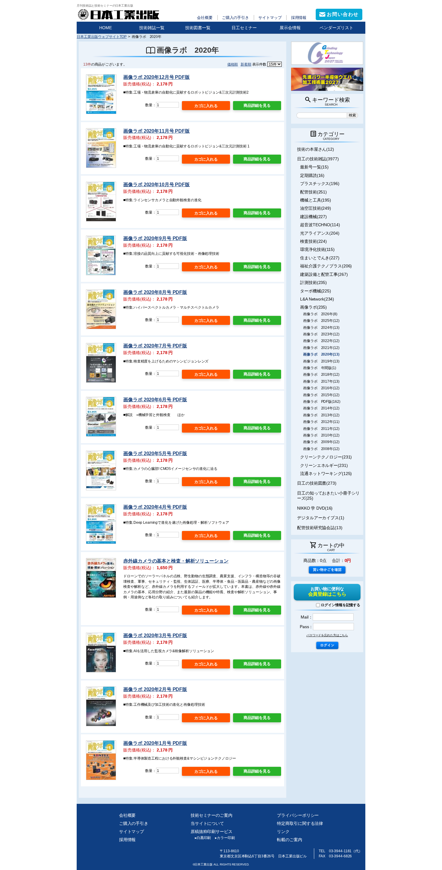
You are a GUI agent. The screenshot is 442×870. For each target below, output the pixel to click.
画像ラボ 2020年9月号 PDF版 (155, 238)
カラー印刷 (225, 838)
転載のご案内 (289, 839)
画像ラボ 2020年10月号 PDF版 (156, 184)
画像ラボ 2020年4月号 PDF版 (155, 507)
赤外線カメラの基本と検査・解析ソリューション (175, 560)
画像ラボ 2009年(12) (321, 442)
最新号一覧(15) (314, 167)
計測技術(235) (313, 282)
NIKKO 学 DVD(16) (315, 508)
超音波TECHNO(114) (320, 224)
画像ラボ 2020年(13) (321, 354)
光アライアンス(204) (319, 233)
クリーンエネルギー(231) (324, 465)
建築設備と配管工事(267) (324, 274)
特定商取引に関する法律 (300, 823)
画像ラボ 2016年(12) (321, 388)
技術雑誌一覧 (151, 27)
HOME (105, 27)
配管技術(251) (313, 192)
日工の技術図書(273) (316, 483)
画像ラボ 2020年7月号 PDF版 (155, 345)
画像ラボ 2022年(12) (321, 341)
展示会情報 (290, 27)
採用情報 (299, 17)
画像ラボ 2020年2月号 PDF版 (155, 689)
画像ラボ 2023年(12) (321, 334)
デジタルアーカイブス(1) (320, 517)
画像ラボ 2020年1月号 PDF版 (155, 743)
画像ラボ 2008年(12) (321, 449)
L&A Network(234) (317, 299)
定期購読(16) (312, 175)
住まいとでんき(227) (319, 257)
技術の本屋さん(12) (315, 149)
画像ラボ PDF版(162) (321, 402)
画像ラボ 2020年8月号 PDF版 (155, 292)
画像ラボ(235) (313, 307)
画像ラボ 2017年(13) (321, 381)
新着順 (246, 64)
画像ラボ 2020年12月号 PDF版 (156, 77)
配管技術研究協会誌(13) (319, 527)
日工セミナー (244, 27)
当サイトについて (207, 823)
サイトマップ (269, 17)
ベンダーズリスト (336, 27)
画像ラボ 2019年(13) (321, 361)
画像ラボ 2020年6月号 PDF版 (155, 399)
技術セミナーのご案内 (211, 815)
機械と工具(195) (315, 200)
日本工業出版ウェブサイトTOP (102, 37)
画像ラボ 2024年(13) (321, 327)
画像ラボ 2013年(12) (321, 415)
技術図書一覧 (197, 27)
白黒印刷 (203, 838)
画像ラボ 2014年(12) (321, 408)
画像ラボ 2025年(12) (321, 321)
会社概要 (205, 17)
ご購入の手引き (235, 17)
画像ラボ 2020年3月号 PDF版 (155, 635)
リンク (283, 831)
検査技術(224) (313, 241)
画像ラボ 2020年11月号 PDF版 (156, 131)
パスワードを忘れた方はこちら (327, 635)
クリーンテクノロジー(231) (326, 457)
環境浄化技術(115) (317, 249)
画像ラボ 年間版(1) (319, 368)
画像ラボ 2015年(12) (321, 395)
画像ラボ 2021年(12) (321, 348)
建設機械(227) (313, 216)
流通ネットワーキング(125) (326, 473)
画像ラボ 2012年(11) (321, 422)
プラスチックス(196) (319, 183)
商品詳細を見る (257, 105)
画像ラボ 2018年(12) (321, 374)
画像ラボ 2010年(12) (321, 435)
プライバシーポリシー (298, 815)
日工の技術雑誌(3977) (318, 158)
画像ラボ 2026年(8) (320, 314)
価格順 (232, 64)
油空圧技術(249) (315, 208)
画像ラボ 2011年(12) (321, 429)
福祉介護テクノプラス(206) (326, 266)
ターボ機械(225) (315, 290)
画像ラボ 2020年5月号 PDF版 (155, 453)
